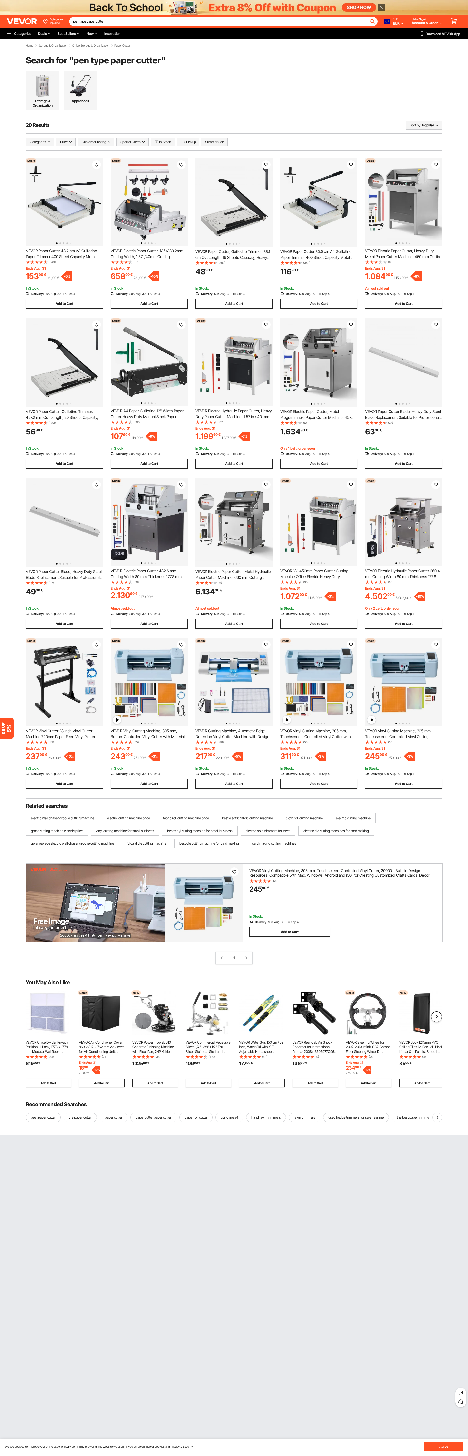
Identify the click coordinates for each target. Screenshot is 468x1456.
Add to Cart (64, 303)
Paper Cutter (122, 45)
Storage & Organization (52, 45)
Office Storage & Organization (90, 45)
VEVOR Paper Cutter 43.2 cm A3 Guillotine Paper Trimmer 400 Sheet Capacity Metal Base (61, 256)
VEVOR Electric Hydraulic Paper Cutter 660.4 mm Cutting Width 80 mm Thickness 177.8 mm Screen (402, 576)
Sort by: (415, 125)
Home (29, 45)
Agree (443, 1446)
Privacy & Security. (182, 1446)
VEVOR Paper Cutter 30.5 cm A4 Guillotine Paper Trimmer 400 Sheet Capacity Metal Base (315, 257)
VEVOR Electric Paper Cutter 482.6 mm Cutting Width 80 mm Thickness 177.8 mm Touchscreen (146, 576)
